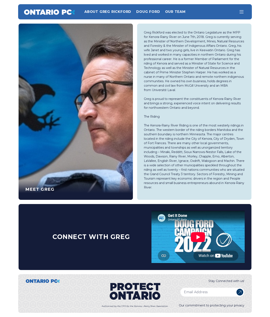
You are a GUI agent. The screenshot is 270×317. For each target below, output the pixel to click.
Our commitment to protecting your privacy (211, 305)
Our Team (175, 12)
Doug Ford (148, 12)
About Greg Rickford (107, 12)
